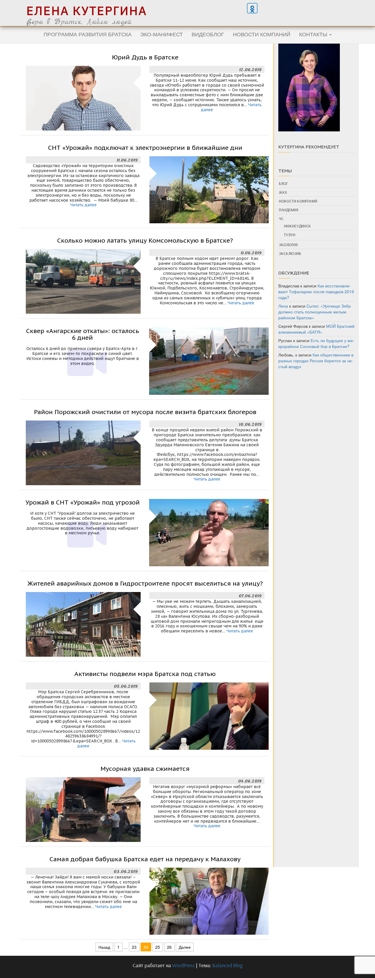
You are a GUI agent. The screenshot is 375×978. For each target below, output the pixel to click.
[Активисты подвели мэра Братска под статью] (209, 715)
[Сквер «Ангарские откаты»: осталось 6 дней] (209, 360)
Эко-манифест (161, 34)
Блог (283, 183)
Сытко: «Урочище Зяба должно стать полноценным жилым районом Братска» (314, 311)
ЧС (281, 218)
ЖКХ (283, 192)
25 (157, 947)
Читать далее (83, 204)
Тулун (289, 234)
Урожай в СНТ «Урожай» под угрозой (82, 502)
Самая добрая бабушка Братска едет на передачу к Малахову (145, 859)
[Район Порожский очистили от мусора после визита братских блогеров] (83, 452)
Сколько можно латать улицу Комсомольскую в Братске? (145, 240)
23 (134, 947)
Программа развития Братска (88, 34)
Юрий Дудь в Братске (145, 57)
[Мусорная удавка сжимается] (83, 809)
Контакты (314, 34)
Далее (185, 947)
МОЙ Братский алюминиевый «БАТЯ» (316, 329)
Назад (104, 947)
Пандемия (288, 209)
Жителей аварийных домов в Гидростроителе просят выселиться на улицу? (145, 583)
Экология (288, 244)
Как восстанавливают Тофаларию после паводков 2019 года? (316, 291)
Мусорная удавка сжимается (145, 769)
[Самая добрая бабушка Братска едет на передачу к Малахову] (209, 900)
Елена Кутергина (86, 10)
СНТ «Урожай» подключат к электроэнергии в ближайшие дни (145, 148)
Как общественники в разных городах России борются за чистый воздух (315, 360)
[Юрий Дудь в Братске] (83, 97)
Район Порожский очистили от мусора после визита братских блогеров (145, 412)
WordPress (183, 965)
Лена (283, 306)
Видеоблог (208, 34)
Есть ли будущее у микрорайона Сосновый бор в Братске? (316, 343)
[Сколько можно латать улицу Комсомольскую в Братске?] (83, 281)
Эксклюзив (290, 253)
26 (169, 947)
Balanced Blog (227, 965)
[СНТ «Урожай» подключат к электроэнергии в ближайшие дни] (209, 189)
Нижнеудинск (297, 226)
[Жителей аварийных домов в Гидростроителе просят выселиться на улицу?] (83, 624)
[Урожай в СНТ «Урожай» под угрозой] (209, 532)
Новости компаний (261, 34)
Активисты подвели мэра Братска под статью (145, 674)
